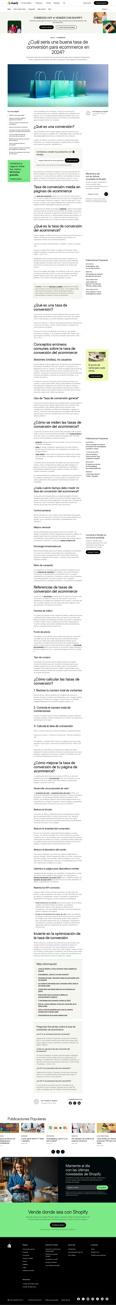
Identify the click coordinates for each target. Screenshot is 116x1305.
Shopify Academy (51, 1262)
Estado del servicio (28, 1270)
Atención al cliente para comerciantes (52, 1250)
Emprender (31, 9)
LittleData (62, 209)
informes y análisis (56, 286)
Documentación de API (75, 1252)
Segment (38, 442)
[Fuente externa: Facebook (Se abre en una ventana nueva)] (78, 1299)
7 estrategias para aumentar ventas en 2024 (54, 1000)
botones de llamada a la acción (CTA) (47, 877)
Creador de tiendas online (30, 1284)
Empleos (25, 1252)
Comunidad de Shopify (52, 1265)
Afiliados (25, 1264)
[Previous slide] (53, 1152)
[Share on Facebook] (70, 1103)
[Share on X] (74, 1103)
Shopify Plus (95, 1252)
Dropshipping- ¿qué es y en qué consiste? (53, 974)
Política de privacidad (51, 1300)
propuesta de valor (43, 793)
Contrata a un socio (51, 1259)
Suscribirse (102, 1187)
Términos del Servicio (34, 1300)
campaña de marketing (45, 572)
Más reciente (42, 9)
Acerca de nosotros (29, 1249)
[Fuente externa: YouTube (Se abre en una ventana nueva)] (88, 1299)
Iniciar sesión (87, 3)
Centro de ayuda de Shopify (51, 1255)
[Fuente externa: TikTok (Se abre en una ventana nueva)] (97, 1299)
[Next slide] (63, 1152)
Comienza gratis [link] (72, 160)
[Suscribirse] (106, 194)
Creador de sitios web (29, 1287)
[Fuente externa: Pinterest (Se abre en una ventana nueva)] (107, 1299)
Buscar (104, 9)
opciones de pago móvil (42, 880)
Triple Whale (39, 454)
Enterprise (57, 3)
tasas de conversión (44, 196)
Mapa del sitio (65, 1300)
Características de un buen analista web (52, 1015)
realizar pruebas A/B (67, 540)
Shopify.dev (72, 1249)
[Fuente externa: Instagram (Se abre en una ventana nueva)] (92, 1299)
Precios (48, 3)
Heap (37, 447)
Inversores (26, 1255)
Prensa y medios (28, 1258)
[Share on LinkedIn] (79, 1103)
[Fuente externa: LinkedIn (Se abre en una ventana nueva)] (102, 1299)
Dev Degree (72, 1255)
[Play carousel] (58, 1152)
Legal (24, 1267)
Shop (92, 1249)
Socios (25, 1261)
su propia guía (54, 778)
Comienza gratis (101, 3)
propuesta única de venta (60, 793)
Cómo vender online (19, 9)
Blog (9, 9)
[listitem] (58, 1133)
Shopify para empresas (98, 1255)
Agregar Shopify (93, 552)
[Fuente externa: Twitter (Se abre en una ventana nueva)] (83, 1299)
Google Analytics (75, 434)
